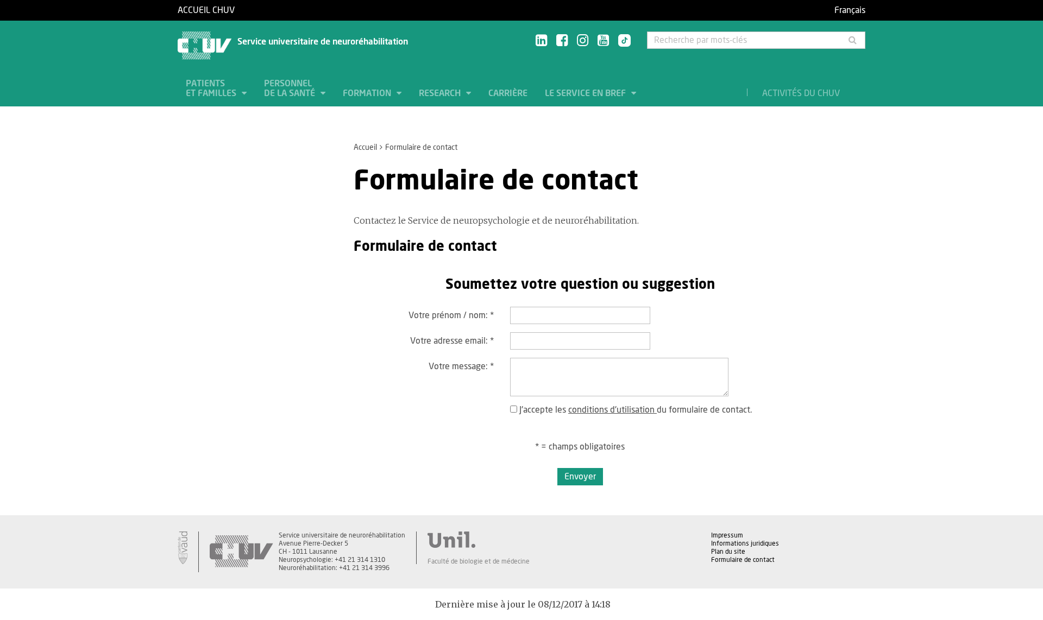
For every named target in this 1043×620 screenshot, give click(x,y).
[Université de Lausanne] (479, 540)
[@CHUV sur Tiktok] (621, 41)
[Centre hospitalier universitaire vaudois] (241, 552)
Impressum (727, 535)
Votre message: (461, 366)
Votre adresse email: (452, 341)
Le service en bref (586, 93)
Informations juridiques (745, 543)
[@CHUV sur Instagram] (582, 41)
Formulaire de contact (743, 559)
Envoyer (580, 476)
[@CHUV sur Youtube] (603, 41)
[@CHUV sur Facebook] (562, 41)
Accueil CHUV (206, 10)
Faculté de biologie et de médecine (479, 561)
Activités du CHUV (801, 93)
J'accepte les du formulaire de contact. (634, 410)
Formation (368, 93)
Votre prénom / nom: (451, 315)
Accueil (365, 147)
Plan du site (728, 551)
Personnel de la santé (290, 88)
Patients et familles (212, 88)
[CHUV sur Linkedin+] (541, 41)
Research (441, 93)
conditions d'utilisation (612, 410)
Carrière (507, 93)
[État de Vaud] (182, 548)
